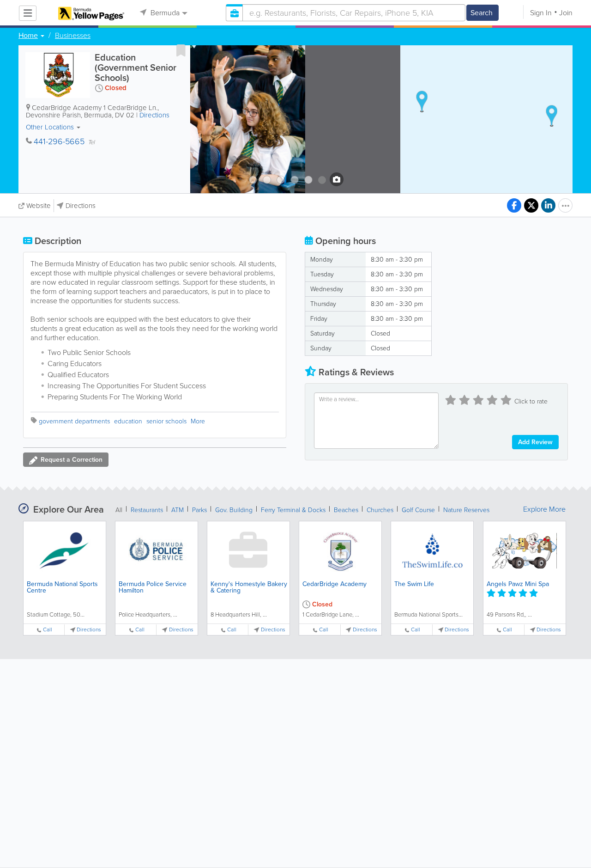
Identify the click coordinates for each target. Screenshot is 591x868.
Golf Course (418, 510)
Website (38, 206)
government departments (74, 421)
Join (566, 12)
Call (47, 630)
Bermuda (164, 12)
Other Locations (51, 127)
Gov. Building (234, 510)
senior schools (166, 421)
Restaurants (147, 510)
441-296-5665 (59, 141)
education (128, 421)
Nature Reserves (466, 510)
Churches (380, 510)
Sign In (541, 12)
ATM (177, 510)
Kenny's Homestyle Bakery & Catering (249, 587)
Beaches (346, 510)
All (118, 510)
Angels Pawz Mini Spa (518, 584)
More (198, 421)
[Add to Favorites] (181, 50)
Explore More (544, 509)
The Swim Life (414, 584)
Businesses (72, 35)
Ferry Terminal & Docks (293, 510)
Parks (199, 510)
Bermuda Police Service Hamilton (153, 587)
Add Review (535, 442)
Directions (154, 115)
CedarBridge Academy (334, 584)
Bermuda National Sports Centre (62, 587)
